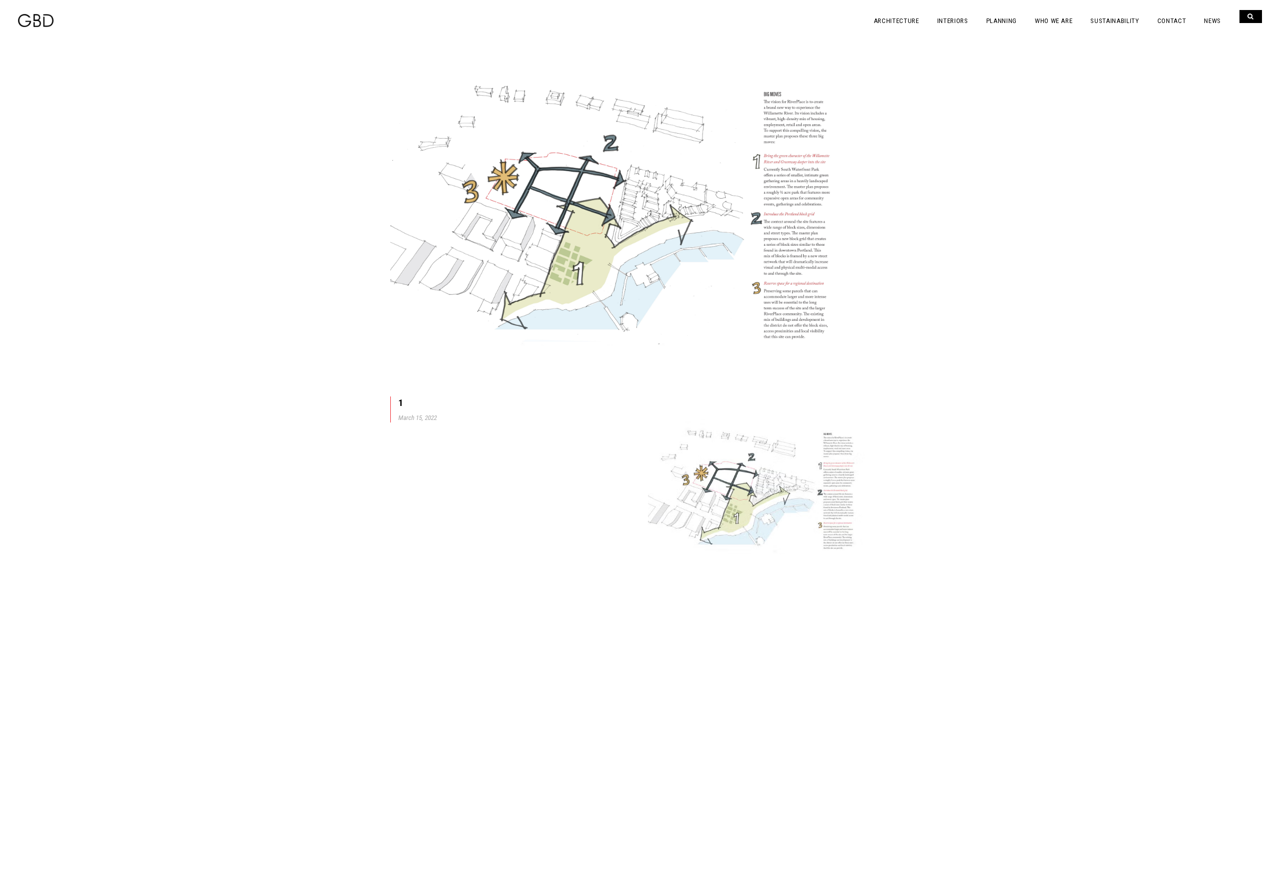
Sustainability (1114, 21)
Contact (1171, 21)
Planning (1001, 21)
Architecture (896, 21)
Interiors (952, 21)
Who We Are (1054, 21)
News (1212, 21)
